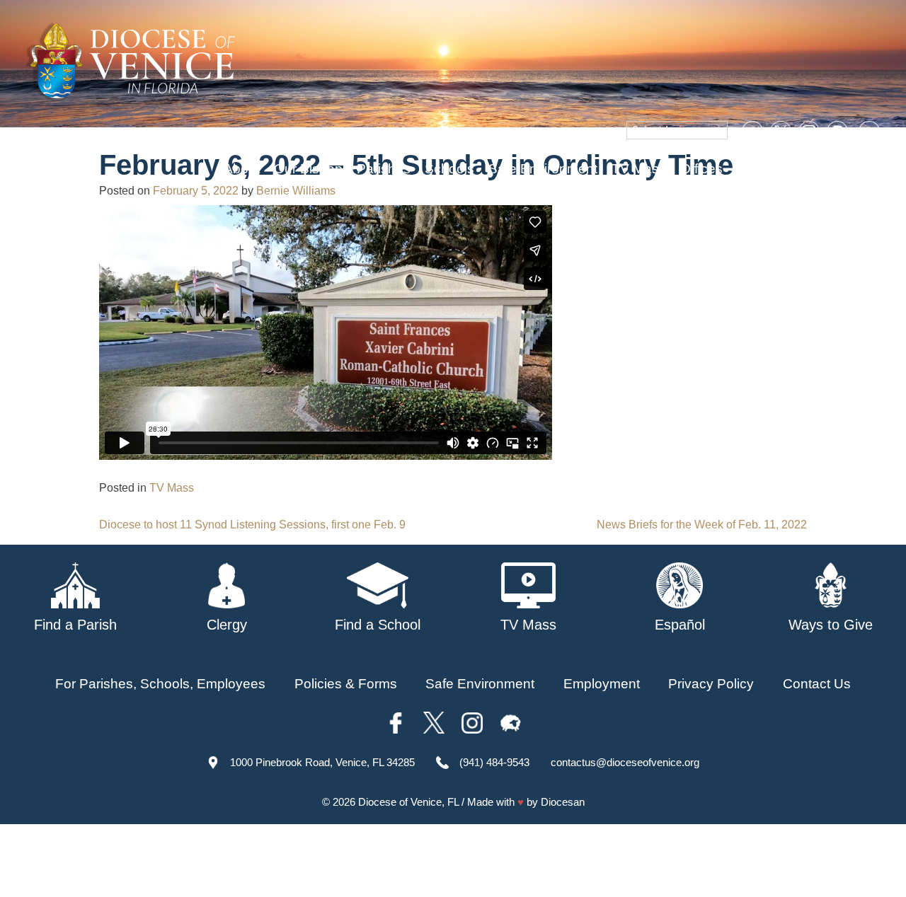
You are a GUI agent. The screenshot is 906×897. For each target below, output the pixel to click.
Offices (701, 168)
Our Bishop (308, 168)
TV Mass (639, 168)
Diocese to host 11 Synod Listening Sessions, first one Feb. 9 (252, 525)
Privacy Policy (711, 683)
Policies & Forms (345, 683)
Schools (449, 168)
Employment (601, 683)
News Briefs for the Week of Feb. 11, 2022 (702, 525)
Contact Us (817, 683)
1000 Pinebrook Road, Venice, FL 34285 (322, 762)
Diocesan (563, 802)
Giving (756, 168)
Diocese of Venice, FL (408, 802)
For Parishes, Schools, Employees (160, 683)
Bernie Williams (296, 191)
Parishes (384, 168)
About (242, 168)
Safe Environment (542, 168)
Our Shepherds (836, 168)
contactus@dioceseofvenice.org (625, 762)
